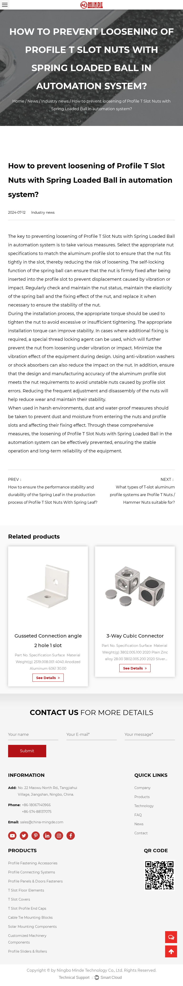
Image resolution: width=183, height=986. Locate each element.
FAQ (138, 815)
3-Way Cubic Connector (135, 636)
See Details (46, 678)
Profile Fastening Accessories (32, 863)
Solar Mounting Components (32, 926)
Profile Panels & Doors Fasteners (35, 881)
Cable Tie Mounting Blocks (30, 917)
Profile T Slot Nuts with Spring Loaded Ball (129, 236)
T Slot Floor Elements (26, 890)
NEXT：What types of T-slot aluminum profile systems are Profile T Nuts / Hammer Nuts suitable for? (142, 491)
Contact (141, 833)
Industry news (55, 101)
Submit (27, 751)
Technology (144, 806)
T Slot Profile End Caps (27, 908)
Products (142, 797)
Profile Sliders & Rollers (27, 951)
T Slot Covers (19, 899)
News (32, 101)
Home (18, 101)
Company (142, 788)
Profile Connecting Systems (31, 872)
